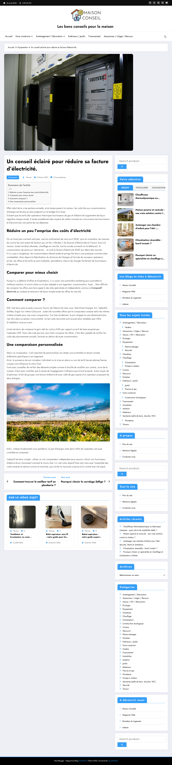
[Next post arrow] (109, 482)
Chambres (127, 354)
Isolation (126, 408)
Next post (65, 477)
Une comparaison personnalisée (23, 201)
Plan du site (127, 444)
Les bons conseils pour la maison (85, 26)
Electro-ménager (132, 346)
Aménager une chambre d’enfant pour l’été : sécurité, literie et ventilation (147, 226)
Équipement (12, 177)
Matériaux (127, 412)
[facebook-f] (150, 2)
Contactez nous (128, 456)
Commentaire (158, 187)
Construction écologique (135, 397)
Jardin (127, 385)
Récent (125, 187)
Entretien (126, 377)
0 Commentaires (59, 177)
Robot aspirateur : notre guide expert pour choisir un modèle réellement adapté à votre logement (92, 536)
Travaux (126, 424)
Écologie (126, 338)
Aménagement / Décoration (49, 36)
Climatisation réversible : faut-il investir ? (148, 241)
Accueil (8, 36)
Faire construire (23, 36)
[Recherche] (165, 37)
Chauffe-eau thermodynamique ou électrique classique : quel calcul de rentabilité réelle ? (150, 196)
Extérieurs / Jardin (76, 36)
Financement (94, 36)
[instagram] (162, 2)
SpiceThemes (113, 760)
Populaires (142, 187)
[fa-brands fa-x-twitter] (154, 2)
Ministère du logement (131, 297)
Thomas (29, 177)
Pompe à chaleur (132, 366)
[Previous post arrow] (7, 482)
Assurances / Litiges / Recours (118, 36)
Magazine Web (128, 291)
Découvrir (127, 373)
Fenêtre (128, 327)
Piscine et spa (130, 389)
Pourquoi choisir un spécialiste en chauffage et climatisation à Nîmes (149, 257)
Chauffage (127, 357)
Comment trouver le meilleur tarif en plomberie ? (34, 483)
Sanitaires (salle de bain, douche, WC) (139, 415)
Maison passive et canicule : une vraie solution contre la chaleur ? (150, 211)
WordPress (83, 760)
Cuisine (126, 369)
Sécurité (128, 350)
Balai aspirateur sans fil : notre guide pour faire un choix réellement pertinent (57, 536)
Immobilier (127, 405)
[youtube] (166, 2)
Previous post (49, 477)
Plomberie (129, 420)
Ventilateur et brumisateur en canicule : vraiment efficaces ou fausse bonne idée (21, 536)
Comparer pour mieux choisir (22, 195)
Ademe (125, 304)
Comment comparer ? (18, 198)
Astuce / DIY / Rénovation (134, 334)
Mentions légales (129, 450)
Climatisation (130, 362)
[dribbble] (158, 2)
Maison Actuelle (129, 285)
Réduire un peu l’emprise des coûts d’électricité (29, 192)
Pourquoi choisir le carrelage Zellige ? (83, 481)
